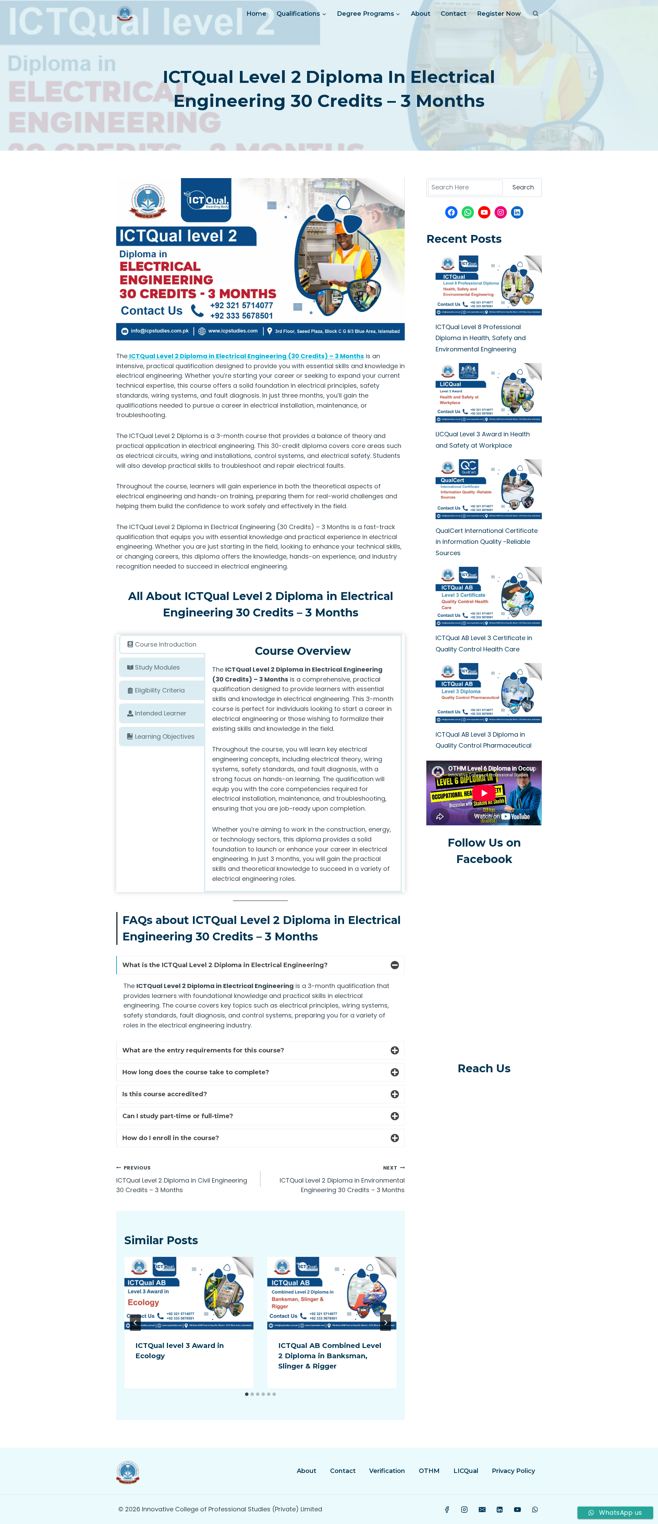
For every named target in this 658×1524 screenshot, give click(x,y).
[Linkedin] (500, 1509)
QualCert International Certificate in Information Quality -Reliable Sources (487, 541)
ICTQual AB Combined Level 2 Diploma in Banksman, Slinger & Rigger (329, 1355)
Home (256, 13)
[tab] (162, 644)
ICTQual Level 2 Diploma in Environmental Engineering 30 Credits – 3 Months (342, 1179)
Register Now (499, 13)
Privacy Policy (513, 1471)
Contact (453, 13)
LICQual (465, 1471)
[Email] (482, 1509)
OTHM (429, 1471)
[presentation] (189, 1293)
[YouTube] (517, 1509)
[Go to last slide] (135, 1322)
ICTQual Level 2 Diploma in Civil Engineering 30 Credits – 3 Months (181, 1179)
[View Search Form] (535, 14)
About (420, 13)
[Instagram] (465, 1509)
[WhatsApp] (535, 1509)
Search (523, 187)
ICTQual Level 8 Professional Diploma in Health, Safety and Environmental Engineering (481, 338)
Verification (387, 1471)
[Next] (385, 1322)
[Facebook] (447, 1509)
